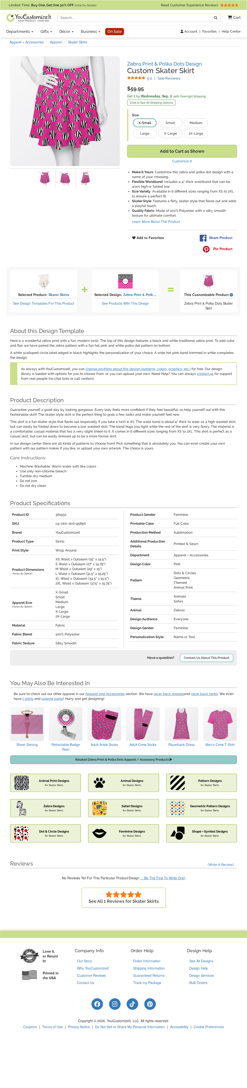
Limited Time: (52, 5)
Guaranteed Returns (149, 975)
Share (221, 237)
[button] (232, 18)
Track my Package (147, 982)
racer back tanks (204, 694)
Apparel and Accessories (105, 694)
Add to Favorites (150, 237)
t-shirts (28, 699)
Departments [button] (18, 31)
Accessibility (179, 1026)
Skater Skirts (58, 294)
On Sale (115, 31)
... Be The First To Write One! (162, 877)
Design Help (198, 968)
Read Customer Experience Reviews (190, 5)
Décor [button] (65, 31)
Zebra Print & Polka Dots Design (164, 64)
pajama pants (52, 699)
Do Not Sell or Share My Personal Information (130, 1026)
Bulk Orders (198, 982)
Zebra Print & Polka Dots (143, 294)
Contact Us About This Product (206, 658)
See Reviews (163, 78)
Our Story (84, 960)
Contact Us (85, 982)
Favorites (209, 31)
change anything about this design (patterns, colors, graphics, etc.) (138, 369)
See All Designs (201, 960)
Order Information (146, 960)
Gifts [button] (45, 31)
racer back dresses (169, 694)
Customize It (182, 161)
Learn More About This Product (156, 221)
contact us (205, 374)
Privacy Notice (79, 1026)
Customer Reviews (91, 975)
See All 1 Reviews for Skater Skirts (124, 901)
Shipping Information (149, 968)
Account (190, 31)
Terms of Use (52, 1026)
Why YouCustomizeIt (93, 968)
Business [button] (89, 31)
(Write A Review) (221, 865)
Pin (222, 248)
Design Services (201, 975)
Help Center (231, 31)
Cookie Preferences (209, 1026)
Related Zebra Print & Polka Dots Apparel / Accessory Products (122, 759)
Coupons (30, 1026)
